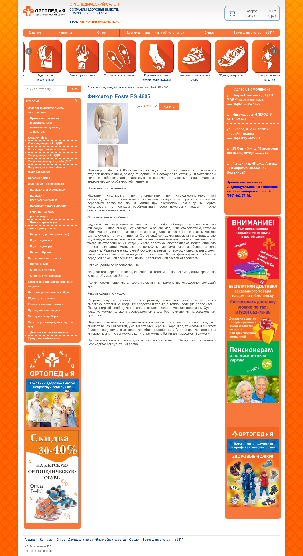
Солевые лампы (39, 177)
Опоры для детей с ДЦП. (44, 155)
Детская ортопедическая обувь (48, 292)
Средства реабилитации (44, 338)
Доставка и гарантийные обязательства (155, 32)
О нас (101, 32)
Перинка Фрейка (41, 252)
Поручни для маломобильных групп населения (48, 170)
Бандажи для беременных (47, 189)
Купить (169, 106)
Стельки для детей (42, 269)
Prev (28, 51)
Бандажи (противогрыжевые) (49, 234)
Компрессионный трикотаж (46, 304)
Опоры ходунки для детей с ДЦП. (50, 161)
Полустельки (39, 263)
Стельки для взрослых (45, 275)
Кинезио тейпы (37, 137)
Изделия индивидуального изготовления (46, 110)
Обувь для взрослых (42, 298)
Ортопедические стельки (44, 258)
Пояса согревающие (43, 222)
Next (274, 51)
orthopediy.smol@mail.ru (99, 21)
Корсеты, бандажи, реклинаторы (42, 214)
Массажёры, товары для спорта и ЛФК (50, 324)
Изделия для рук (41, 246)
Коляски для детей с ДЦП (45, 143)
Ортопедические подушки (45, 310)
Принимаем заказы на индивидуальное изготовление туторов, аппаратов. (45, 125)
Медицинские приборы (43, 316)
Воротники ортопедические (48, 206)
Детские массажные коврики (49, 332)
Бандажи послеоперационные (43, 198)
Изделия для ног (41, 240)
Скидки (210, 32)
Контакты (65, 32)
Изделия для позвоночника (46, 183)
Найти (73, 88)
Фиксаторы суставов (42, 228)
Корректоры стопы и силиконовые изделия (50, 284)
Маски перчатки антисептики (47, 149)
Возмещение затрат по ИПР (254, 32)
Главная (35, 32)
